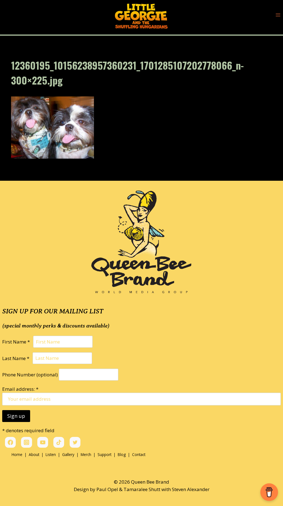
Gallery (68, 454)
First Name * (17, 342)
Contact (138, 454)
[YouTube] (42, 442)
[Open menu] (278, 15)
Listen (51, 454)
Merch (86, 454)
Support (104, 454)
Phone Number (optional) (30, 374)
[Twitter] (75, 442)
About (34, 454)
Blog (122, 454)
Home (17, 454)
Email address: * (20, 389)
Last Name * (17, 358)
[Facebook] (10, 442)
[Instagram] (26, 442)
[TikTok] (58, 442)
